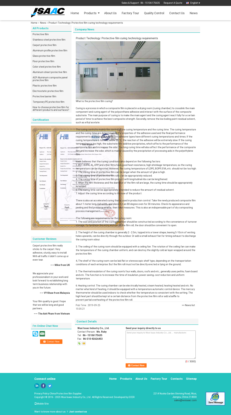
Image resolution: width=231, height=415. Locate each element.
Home (75, 13)
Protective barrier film (44, 96)
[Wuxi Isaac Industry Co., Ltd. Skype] (79, 343)
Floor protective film (43, 61)
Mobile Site (43, 403)
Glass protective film (44, 56)
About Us (110, 13)
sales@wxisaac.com (185, 400)
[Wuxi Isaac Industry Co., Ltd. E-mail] (84, 343)
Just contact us (78, 411)
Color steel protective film (47, 66)
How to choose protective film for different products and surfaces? (51, 108)
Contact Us (177, 13)
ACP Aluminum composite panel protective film (50, 79)
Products (90, 13)
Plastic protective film (45, 85)
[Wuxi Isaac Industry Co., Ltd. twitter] (49, 385)
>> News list (188, 305)
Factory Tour (130, 13)
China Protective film (61, 393)
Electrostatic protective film (48, 91)
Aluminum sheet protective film (50, 72)
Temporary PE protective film (48, 101)
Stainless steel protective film (49, 39)
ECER (132, 397)
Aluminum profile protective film (50, 50)
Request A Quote (173, 3)
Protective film (41, 34)
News (194, 13)
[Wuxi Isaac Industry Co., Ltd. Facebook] (43, 385)
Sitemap (191, 378)
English (194, 3)
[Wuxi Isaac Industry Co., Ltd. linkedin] (36, 385)
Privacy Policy (41, 393)
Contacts (177, 378)
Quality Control (154, 13)
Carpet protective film (44, 45)
